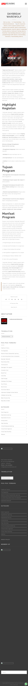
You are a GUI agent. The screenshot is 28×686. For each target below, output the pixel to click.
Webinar (3, 434)
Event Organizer (5, 412)
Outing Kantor (4, 420)
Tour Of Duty (4, 384)
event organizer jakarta (14, 25)
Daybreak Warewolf (14, 15)
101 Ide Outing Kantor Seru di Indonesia (10, 356)
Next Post (13, 307)
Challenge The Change (6, 381)
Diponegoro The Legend (6, 367)
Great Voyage (4, 378)
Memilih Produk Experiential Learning (10, 353)
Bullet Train (3, 372)
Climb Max (3, 375)
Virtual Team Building (6, 431)
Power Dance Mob (5, 361)
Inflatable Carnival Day (6, 395)
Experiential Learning (6, 415)
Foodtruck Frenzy (5, 348)
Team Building (17, 22)
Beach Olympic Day (5, 397)
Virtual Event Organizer (6, 428)
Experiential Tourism (6, 417)
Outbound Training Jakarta (18, 31)
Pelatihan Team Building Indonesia (11, 32)
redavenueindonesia (8, 23)
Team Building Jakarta (17, 36)
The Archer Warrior (5, 389)
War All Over (4, 386)
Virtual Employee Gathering (7, 426)
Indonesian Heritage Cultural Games (9, 392)
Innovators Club (4, 370)
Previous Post (14, 303)
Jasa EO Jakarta (16, 29)
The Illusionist (4, 364)
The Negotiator (4, 350)
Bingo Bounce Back (5, 400)
